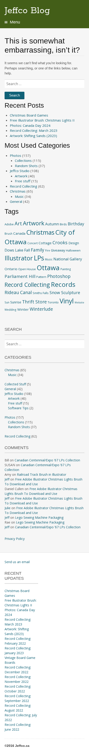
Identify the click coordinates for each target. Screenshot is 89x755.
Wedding (10, 309)
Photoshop (59, 276)
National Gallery (67, 259)
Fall (27, 250)
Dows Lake (14, 250)
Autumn (52, 223)
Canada (19, 233)
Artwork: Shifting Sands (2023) (33, 135)
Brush (8, 233)
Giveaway (58, 250)
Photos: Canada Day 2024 (30, 125)
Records (63, 284)
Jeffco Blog (27, 10)
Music (19, 196)
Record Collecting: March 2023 (34, 130)
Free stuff (22, 181)
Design (73, 243)
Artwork (21, 176)
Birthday (76, 223)
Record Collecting (23, 186)
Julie (7, 508)
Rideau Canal (18, 292)
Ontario (11, 269)
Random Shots (26, 165)
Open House (27, 269)
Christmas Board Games (29, 115)
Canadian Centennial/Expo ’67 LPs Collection (47, 460)
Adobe (9, 224)
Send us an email (17, 562)
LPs (39, 258)
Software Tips (18, 408)
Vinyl (67, 300)
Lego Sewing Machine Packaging (39, 517)
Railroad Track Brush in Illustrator (41, 474)
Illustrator (19, 258)
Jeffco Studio (19, 170)
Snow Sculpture (65, 292)
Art (18, 223)
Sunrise (15, 302)
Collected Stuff (15, 384)
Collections (23, 160)
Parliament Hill (20, 276)
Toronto (53, 302)
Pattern (41, 277)
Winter (23, 309)
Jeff (7, 479)
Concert (32, 243)
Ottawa (48, 267)
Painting (65, 269)
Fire (47, 250)
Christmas (18, 191)
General (16, 201)
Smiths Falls (41, 293)
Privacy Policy (15, 538)
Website (79, 302)
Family (37, 250)
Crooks (60, 242)
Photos (15, 155)
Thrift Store (34, 302)
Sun (7, 302)
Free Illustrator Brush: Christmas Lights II (42, 120)
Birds (63, 224)
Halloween (73, 250)
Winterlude (41, 309)
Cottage (45, 243)
